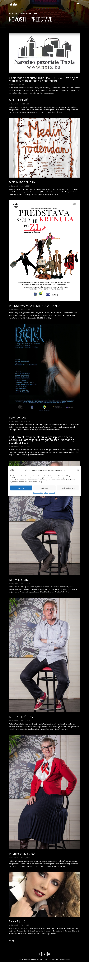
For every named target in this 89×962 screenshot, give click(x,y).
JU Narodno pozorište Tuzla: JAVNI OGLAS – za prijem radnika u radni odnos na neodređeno (43, 79)
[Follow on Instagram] (49, 954)
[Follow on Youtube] (44, 954)
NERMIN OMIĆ (19, 580)
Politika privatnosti (49, 493)
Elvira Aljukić (17, 921)
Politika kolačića (38, 493)
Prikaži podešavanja (68, 488)
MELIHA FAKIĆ (18, 100)
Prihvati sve (21, 488)
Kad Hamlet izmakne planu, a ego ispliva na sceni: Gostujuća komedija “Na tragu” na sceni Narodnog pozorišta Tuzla (41, 440)
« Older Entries (14, 941)
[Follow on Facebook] (40, 954)
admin (13, 84)
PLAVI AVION (17, 417)
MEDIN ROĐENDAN (22, 182)
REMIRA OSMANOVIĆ (23, 854)
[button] (78, 470)
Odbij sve (44, 488)
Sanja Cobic (15, 104)
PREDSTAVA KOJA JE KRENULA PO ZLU (34, 306)
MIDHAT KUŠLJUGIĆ (22, 717)
